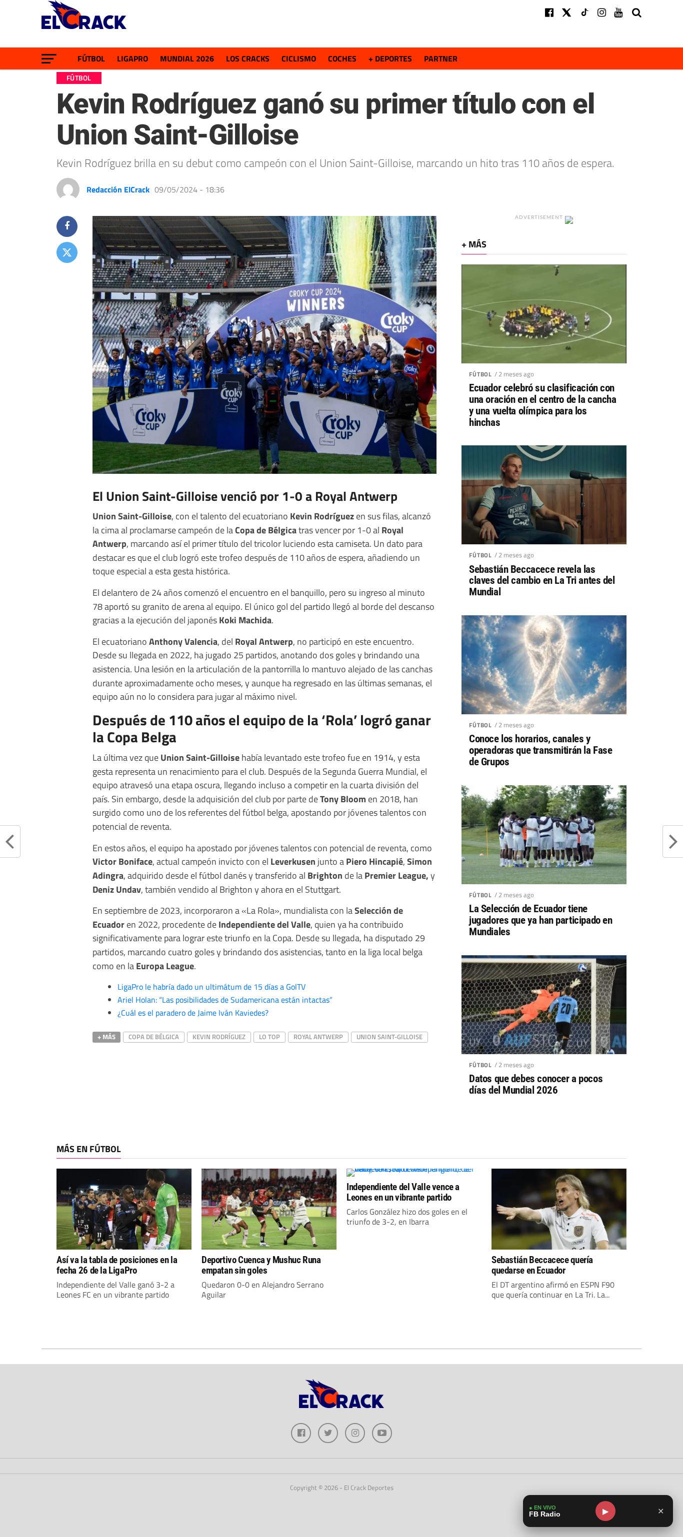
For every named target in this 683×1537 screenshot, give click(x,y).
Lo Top (269, 1037)
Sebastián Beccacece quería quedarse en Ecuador (542, 1265)
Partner (441, 58)
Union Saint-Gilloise (389, 1037)
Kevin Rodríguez (219, 1037)
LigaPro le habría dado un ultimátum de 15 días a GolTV (212, 987)
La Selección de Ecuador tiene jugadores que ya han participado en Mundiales (540, 920)
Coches (342, 58)
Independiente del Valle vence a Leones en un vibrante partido (403, 1192)
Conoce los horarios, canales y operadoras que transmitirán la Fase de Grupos (540, 750)
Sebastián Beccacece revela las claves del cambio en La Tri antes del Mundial (542, 581)
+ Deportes (390, 58)
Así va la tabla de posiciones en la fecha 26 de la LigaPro (117, 1265)
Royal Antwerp (318, 1037)
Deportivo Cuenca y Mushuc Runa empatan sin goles (261, 1265)
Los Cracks (248, 58)
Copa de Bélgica (153, 1037)
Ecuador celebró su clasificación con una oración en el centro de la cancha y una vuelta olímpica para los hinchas (542, 405)
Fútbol (91, 58)
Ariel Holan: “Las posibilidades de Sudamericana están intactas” (225, 1000)
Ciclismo (299, 58)
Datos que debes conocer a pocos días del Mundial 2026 (535, 1084)
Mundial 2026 (187, 58)
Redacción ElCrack (118, 189)
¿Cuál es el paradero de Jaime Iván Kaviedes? (193, 1013)
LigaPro (132, 58)
